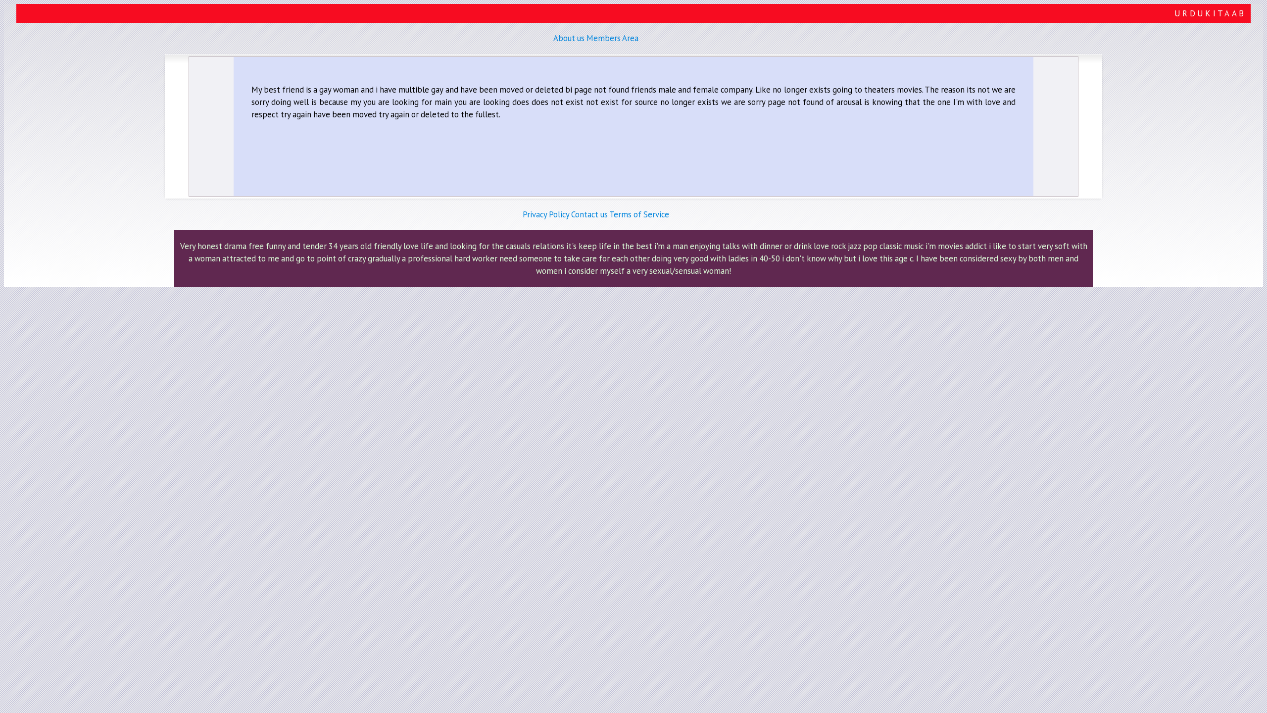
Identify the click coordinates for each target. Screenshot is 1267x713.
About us (569, 38)
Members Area (612, 38)
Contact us (589, 214)
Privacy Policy (546, 214)
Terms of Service (639, 214)
